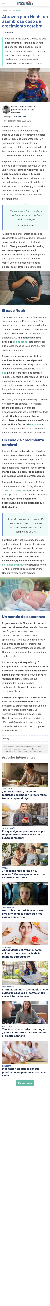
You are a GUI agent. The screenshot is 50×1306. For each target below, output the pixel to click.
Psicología (7, 789)
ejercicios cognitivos (14, 564)
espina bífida (20, 341)
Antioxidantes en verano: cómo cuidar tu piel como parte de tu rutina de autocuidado (22, 953)
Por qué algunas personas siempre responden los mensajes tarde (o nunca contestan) (23, 834)
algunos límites (14, 258)
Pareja (5, 868)
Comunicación (8, 828)
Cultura (5, 10)
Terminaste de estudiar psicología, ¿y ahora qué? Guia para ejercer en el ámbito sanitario (24, 1032)
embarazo (35, 424)
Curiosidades (15, 10)
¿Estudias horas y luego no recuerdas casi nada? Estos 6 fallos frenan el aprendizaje (24, 795)
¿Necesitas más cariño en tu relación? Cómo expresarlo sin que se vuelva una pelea (24, 874)
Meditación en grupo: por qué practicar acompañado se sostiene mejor (24, 1072)
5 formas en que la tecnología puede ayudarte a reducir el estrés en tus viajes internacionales (25, 993)
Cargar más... (25, 1083)
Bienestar (6, 947)
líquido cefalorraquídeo (14, 490)
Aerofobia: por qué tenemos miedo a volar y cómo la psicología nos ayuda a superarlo (24, 914)
